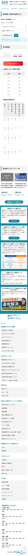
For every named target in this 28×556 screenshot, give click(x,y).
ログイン (4, 447)
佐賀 (6, 545)
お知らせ (4, 385)
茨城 (3, 516)
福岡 (3, 545)
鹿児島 (3, 547)
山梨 (17, 523)
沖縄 (8, 547)
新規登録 (4, 451)
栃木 (6, 516)
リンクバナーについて (7, 492)
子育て (22, 194)
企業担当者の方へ (6, 344)
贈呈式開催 (4, 411)
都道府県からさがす (9, 505)
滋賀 (6, 531)
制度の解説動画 (5, 489)
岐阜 (24, 523)
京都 (10, 531)
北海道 (3, 509)
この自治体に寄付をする (13, 63)
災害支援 (9, 194)
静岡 (3, 525)
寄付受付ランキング (23, 8)
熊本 (13, 545)
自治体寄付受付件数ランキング (9, 373)
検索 (16, 35)
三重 (3, 531)
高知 (6, 540)
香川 (24, 538)
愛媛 (3, 540)
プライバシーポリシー (7, 495)
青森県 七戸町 (4, 192)
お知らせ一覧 (5, 395)
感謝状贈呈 (4, 408)
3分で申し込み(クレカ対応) (8, 363)
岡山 (10, 538)
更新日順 (14, 19)
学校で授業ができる (6, 422)
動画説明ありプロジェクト (8, 360)
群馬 (10, 516)
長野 (20, 523)
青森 (8, 509)
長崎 (10, 545)
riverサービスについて (7, 337)
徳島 (20, 538)
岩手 (11, 509)
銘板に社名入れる (6, 428)
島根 (6, 538)
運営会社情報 (5, 482)
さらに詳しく (14, 221)
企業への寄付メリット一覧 (8, 404)
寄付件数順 (8, 19)
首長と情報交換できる (7, 415)
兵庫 (17, 531)
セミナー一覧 (5, 392)
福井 (13, 523)
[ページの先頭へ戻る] (24, 548)
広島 (13, 538)
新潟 (3, 523)
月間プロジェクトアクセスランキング (11, 370)
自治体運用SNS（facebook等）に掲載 (11, 432)
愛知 (6, 525)
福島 (3, 511)
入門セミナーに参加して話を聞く (10, 380)
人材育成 (4, 460)
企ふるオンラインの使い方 (8, 333)
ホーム (3, 323)
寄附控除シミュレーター (8, 347)
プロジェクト (5, 456)
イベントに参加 (5, 425)
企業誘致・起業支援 (6, 463)
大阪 (13, 531)
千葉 (17, 516)
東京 (20, 516)
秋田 (18, 509)
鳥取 (3, 538)
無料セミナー (5, 389)
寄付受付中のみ (7, 35)
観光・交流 (4, 473)
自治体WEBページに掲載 (8, 418)
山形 (21, 509)
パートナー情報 (5, 485)
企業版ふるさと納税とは (8, 330)
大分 (17, 545)
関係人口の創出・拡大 (7, 470)
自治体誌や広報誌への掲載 (8, 435)
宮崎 (20, 545)
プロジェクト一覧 (4, 8)
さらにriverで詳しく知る (8, 351)
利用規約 (4, 499)
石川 (10, 523)
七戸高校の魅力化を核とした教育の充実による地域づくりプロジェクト (21, 185)
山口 (17, 538)
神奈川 (3, 518)
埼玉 (13, 516)
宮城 (14, 509)
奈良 (20, 531)
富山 (6, 523)
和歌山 (3, 533)
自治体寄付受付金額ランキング (9, 377)
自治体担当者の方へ (6, 340)
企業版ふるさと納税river (10, 443)
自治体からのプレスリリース (9, 439)
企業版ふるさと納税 (8, 326)
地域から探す (14, 8)
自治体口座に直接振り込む (8, 366)
